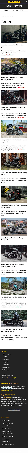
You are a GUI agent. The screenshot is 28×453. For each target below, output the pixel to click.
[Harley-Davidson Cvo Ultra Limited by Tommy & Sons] (14, 227)
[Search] (26, 1)
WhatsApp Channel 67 (8, 444)
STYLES (21, 10)
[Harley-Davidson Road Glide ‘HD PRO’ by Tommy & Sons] (14, 97)
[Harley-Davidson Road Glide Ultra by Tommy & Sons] (14, 161)
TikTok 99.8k (5, 439)
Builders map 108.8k (7, 436)
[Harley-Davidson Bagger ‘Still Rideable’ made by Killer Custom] (14, 318)
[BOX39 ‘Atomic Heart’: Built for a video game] (14, 34)
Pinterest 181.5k (6, 428)
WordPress (19, 451)
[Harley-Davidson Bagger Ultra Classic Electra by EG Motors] (14, 66)
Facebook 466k (6, 420)
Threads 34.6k (6, 441)
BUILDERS (14, 10)
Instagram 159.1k (6, 431)
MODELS (7, 10)
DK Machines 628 (7, 433)
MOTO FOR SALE (14, 2)
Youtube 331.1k (6, 426)
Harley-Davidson (4, 16)
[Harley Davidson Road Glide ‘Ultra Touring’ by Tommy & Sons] (14, 286)
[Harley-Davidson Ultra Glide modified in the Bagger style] (14, 129)
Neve (7, 451)
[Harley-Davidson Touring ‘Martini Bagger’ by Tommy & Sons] (14, 194)
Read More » (9, 55)
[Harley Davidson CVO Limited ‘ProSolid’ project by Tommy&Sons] (14, 253)
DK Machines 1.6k (8, 423)
